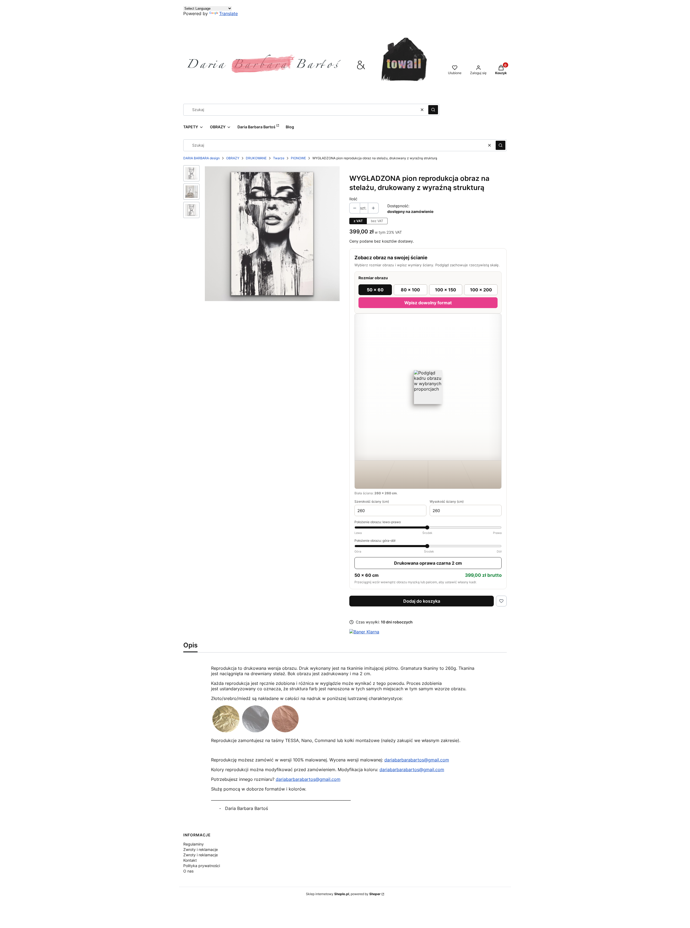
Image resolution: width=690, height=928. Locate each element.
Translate (228, 13)
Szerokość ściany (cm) (371, 501)
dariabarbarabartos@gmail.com (416, 760)
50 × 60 (375, 289)
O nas (188, 871)
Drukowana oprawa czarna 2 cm (428, 563)
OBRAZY (232, 158)
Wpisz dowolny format (428, 302)
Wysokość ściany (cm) (447, 501)
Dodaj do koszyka (421, 601)
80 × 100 (410, 289)
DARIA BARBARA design (201, 158)
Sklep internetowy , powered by (343, 894)
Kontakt (190, 860)
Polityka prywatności (201, 865)
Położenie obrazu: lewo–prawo (428, 527)
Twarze (278, 158)
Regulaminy (193, 844)
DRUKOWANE (256, 158)
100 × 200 (481, 289)
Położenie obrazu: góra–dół (428, 546)
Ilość (353, 198)
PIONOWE (298, 158)
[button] (433, 109)
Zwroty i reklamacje (200, 849)
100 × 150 (445, 289)
